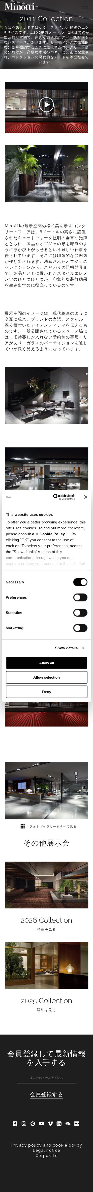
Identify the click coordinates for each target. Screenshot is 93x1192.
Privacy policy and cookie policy (46, 1145)
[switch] (80, 597)
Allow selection (46, 677)
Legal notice (46, 1150)
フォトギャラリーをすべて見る (52, 826)
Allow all (46, 663)
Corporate (46, 1155)
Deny (46, 692)
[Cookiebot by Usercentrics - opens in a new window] (55, 497)
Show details (66, 648)
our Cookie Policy (48, 534)
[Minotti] (19, 6)
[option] (46, 791)
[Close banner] (85, 497)
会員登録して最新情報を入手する (46, 1058)
